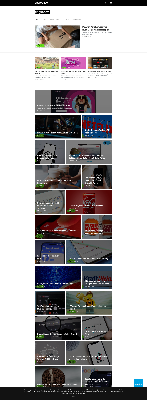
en (106, 3)
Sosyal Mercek (76, 19)
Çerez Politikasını (94, 391)
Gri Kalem (66, 19)
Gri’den (44, 19)
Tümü (36, 19)
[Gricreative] (41, 3)
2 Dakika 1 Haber (54, 19)
